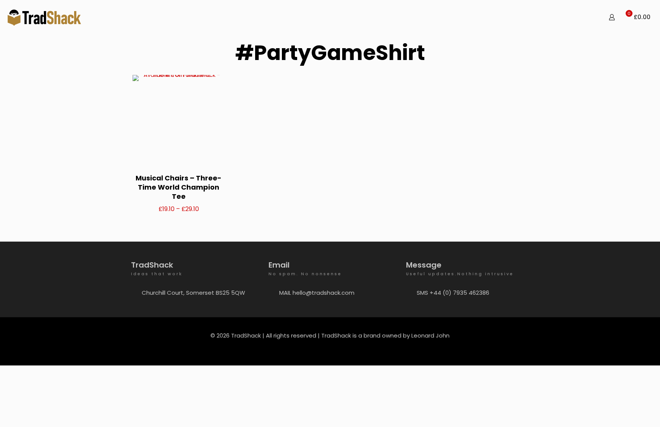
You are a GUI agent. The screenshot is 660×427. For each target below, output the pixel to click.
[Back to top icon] (623, 411)
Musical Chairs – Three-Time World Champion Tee (179, 187)
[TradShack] (44, 17)
